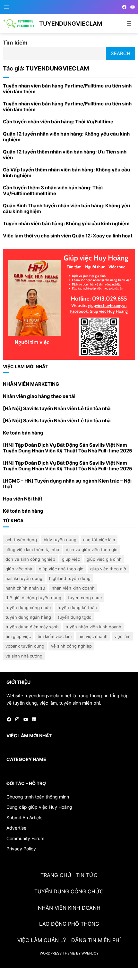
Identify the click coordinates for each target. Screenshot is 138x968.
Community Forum (25, 838)
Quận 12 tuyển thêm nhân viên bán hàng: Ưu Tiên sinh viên (64, 155)
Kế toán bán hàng (23, 433)
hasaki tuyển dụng (23, 578)
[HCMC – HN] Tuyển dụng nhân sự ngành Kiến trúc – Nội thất (67, 484)
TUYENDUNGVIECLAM (70, 23)
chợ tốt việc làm (99, 539)
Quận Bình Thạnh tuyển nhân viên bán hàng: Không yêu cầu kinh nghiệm (66, 208)
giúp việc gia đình (104, 559)
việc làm (122, 636)
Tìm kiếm (15, 42)
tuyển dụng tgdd (74, 617)
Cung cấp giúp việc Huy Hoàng (39, 807)
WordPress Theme (57, 953)
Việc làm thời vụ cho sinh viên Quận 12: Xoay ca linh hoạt (68, 236)
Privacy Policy (21, 848)
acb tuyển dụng (21, 539)
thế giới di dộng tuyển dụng (33, 597)
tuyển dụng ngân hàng (28, 617)
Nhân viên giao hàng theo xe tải (39, 396)
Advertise (16, 828)
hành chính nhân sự (25, 588)
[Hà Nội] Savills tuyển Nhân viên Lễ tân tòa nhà (57, 408)
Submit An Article (24, 817)
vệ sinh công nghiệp (71, 646)
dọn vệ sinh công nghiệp (30, 559)
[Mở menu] (7, 7)
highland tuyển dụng (70, 578)
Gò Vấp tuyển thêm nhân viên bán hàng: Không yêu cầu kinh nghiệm (66, 172)
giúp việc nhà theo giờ (61, 568)
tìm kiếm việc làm (55, 636)
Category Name (26, 759)
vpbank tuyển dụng (24, 646)
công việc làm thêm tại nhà (32, 549)
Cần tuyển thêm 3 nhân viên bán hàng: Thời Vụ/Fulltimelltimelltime (53, 190)
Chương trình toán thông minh (37, 796)
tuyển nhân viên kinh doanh (93, 626)
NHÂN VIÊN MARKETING (31, 384)
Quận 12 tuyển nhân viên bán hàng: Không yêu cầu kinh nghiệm (66, 137)
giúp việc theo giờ (108, 568)
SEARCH (120, 53)
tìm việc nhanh (93, 636)
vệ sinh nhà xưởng (23, 655)
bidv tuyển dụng (60, 539)
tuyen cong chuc (85, 597)
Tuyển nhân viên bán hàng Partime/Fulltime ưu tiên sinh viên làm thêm (67, 89)
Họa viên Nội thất (22, 499)
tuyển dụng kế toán (77, 607)
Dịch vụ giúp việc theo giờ (91, 549)
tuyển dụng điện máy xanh (32, 626)
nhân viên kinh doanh (73, 588)
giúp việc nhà (18, 568)
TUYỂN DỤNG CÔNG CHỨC (28, 607)
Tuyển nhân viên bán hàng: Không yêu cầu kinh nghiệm (66, 224)
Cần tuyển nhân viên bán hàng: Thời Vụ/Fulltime (58, 122)
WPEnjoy (90, 953)
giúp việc (71, 559)
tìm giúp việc (18, 636)
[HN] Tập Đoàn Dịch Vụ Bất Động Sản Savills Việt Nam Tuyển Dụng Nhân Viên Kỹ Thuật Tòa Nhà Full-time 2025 (67, 448)
